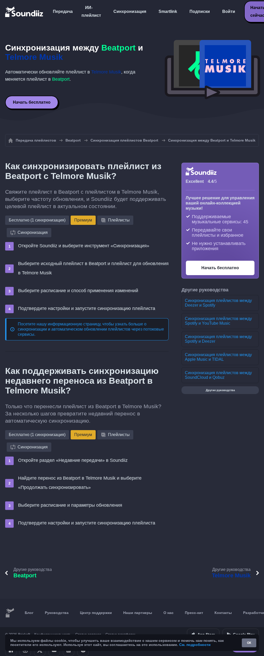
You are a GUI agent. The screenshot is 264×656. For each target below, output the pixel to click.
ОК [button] (249, 643)
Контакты (223, 613)
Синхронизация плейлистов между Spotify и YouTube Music (218, 320)
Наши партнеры (137, 613)
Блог (29, 613)
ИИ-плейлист (91, 11)
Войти (228, 11)
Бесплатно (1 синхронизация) (37, 220)
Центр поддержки (96, 613)
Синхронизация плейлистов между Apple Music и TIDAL (218, 357)
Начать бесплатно (32, 102)
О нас (168, 613)
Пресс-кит (194, 613)
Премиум (83, 220)
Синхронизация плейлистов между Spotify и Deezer (218, 338)
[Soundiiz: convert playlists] (9, 613)
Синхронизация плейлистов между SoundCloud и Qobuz (218, 375)
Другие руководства (220, 390)
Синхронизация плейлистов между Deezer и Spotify (218, 302)
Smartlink (168, 11)
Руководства (57, 613)
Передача (63, 11)
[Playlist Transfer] (24, 11)
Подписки (199, 11)
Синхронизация (129, 11)
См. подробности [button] (195, 645)
